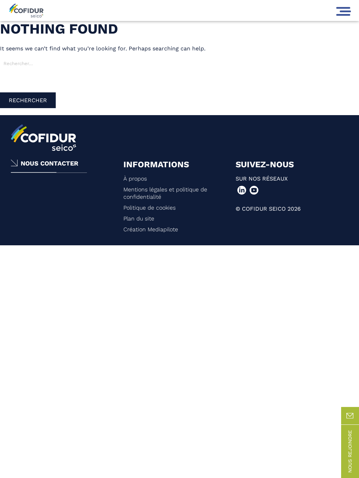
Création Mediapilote (150, 229)
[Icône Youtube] (254, 190)
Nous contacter (49, 163)
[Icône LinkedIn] (241, 190)
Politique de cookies (149, 207)
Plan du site (138, 218)
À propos (135, 178)
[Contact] (350, 416)
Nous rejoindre (350, 451)
